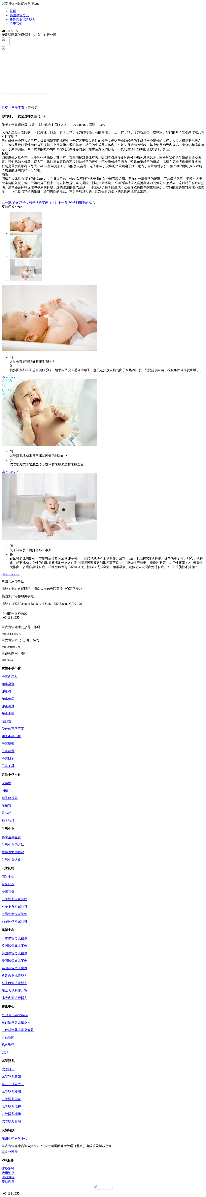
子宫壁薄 (8, 743)
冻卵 (5, 1052)
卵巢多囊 (8, 714)
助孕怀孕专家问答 (14, 921)
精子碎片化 (10, 798)
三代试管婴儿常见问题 (18, 1030)
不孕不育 (17, 107)
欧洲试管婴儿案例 (14, 945)
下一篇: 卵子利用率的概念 (76, 202)
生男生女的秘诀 (13, 852)
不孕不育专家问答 (14, 906)
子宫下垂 (8, 766)
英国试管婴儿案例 (14, 968)
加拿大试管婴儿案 (14, 990)
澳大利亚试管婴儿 (14, 998)
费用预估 (8, 1173)
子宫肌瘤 (8, 758)
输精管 (6, 805)
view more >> (11, 377)
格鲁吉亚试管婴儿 (22, 19)
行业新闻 (8, 1037)
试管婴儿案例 (11, 1121)
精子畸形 (8, 820)
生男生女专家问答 (14, 914)
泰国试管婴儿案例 (14, 960)
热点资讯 (8, 1045)
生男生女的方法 (13, 844)
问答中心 (8, 876)
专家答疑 (8, 891)
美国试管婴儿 (19, 15)
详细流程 (8, 1177)
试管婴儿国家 (11, 1099)
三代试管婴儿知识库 (16, 1022)
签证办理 (8, 1181)
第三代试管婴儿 (13, 1084)
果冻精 (6, 813)
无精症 (6, 783)
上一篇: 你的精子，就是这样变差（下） (30, 202)
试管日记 (8, 1069)
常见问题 (8, 884)
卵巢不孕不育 (11, 736)
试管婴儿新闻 (11, 1076)
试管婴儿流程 (11, 1106)
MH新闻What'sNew (15, 1015)
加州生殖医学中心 (14, 1138)
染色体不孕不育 (13, 728)
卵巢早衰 (8, 684)
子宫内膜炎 (10, 676)
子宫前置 (8, 751)
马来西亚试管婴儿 (14, 983)
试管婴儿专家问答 (14, 899)
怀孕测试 (8, 1168)
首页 (13, 11)
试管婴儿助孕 (11, 1114)
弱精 (5, 790)
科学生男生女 (11, 837)
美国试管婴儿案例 (14, 953)
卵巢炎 (6, 691)
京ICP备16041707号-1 (128, 1146)
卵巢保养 (8, 699)
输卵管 (6, 721)
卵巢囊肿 (8, 706)
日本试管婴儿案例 (14, 938)
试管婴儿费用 (11, 1091)
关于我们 (16, 23)
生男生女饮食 (11, 859)
